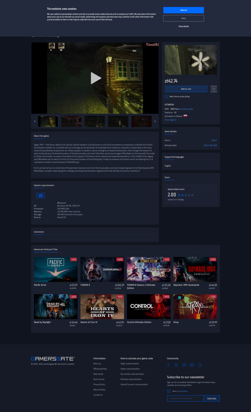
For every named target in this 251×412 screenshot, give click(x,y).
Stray (176, 322)
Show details (184, 26)
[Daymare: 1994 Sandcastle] (195, 269)
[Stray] (195, 306)
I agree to (180, 391)
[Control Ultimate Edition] (149, 306)
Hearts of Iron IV (88, 322)
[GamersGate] (53, 361)
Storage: (38, 214)
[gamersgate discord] (192, 365)
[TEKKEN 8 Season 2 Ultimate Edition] (149, 269)
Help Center (98, 374)
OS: (35, 205)
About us (97, 363)
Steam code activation (130, 368)
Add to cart (186, 89)
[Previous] (34, 121)
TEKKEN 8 (85, 285)
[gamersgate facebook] (168, 365)
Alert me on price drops (180, 96)
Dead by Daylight (42, 322)
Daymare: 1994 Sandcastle (186, 285)
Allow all (183, 10)
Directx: (37, 217)
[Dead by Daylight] (56, 306)
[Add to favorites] (214, 89)
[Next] (155, 121)
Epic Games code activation (132, 374)
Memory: (38, 211)
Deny (184, 18)
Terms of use (98, 379)
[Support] (200, 365)
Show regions (170, 119)
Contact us (98, 394)
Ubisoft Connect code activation (134, 384)
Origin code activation (130, 363)
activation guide (186, 109)
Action (214, 140)
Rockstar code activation (131, 379)
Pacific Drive (40, 285)
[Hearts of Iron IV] (102, 306)
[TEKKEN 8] (102, 269)
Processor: (39, 208)
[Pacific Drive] (56, 269)
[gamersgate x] (176, 365)
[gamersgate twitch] (184, 365)
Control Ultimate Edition (139, 322)
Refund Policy (99, 389)
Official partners (100, 368)
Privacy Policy (99, 384)
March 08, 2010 (210, 145)
